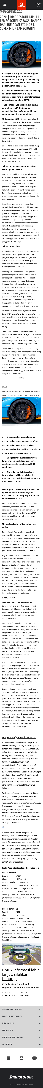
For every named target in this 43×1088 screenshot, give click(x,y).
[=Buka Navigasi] (5, 5)
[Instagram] (21, 1058)
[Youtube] (34, 1058)
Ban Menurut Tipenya (12, 1016)
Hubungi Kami (8, 1023)
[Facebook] (8, 1058)
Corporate (7, 1044)
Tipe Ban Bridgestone (12, 1009)
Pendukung (7, 1030)
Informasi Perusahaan (12, 1037)
